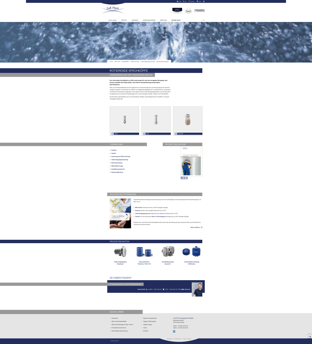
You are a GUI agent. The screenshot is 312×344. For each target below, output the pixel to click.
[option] (124, 121)
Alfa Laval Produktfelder (119, 321)
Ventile (113, 153)
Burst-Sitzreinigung (158, 216)
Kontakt (145, 331)
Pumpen (114, 150)
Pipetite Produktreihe (150, 318)
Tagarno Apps (147, 324)
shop (199, 1)
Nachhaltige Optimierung (119, 331)
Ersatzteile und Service (119, 328)
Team (145, 328)
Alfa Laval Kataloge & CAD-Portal (122, 324)
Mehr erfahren (195, 227)
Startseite (115, 318)
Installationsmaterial (117, 169)
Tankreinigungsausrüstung (119, 159)
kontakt (192, 1)
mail (180, 1)
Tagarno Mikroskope (149, 321)
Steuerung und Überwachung (120, 156)
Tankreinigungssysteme (142, 213)
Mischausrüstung (116, 163)
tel (185, 1)
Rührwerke (138, 207)
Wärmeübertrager (117, 166)
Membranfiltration (117, 172)
